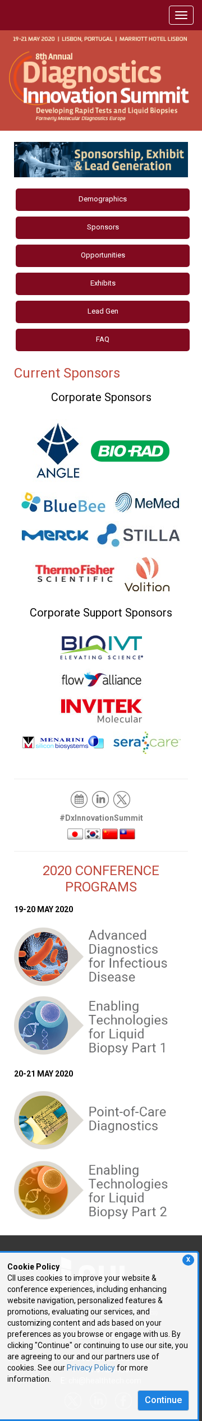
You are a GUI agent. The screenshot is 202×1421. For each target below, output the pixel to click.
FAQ (102, 339)
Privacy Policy (91, 1367)
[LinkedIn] (101, 798)
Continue (163, 1400)
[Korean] (92, 833)
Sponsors (103, 227)
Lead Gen (103, 311)
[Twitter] (122, 798)
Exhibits (103, 283)
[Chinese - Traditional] (127, 833)
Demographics (103, 199)
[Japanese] (75, 833)
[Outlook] (80, 798)
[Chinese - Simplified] (110, 833)
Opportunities (103, 255)
